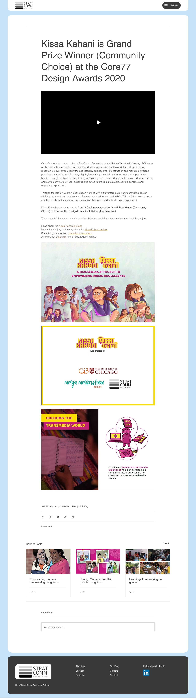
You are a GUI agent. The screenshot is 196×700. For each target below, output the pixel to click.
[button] (166, 5)
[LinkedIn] (146, 673)
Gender (66, 506)
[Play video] (98, 122)
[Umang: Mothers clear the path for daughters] (98, 561)
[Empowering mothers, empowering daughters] (48, 561)
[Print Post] (72, 516)
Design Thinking (80, 506)
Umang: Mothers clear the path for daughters (95, 581)
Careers (114, 670)
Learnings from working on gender (145, 581)
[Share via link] (65, 516)
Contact (114, 675)
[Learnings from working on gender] (148, 561)
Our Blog (114, 666)
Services (80, 670)
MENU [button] (174, 5)
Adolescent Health (51, 506)
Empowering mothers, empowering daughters (44, 581)
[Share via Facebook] (42, 516)
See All (166, 543)
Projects (80, 675)
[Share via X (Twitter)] (50, 516)
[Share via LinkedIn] (57, 516)
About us (80, 666)
